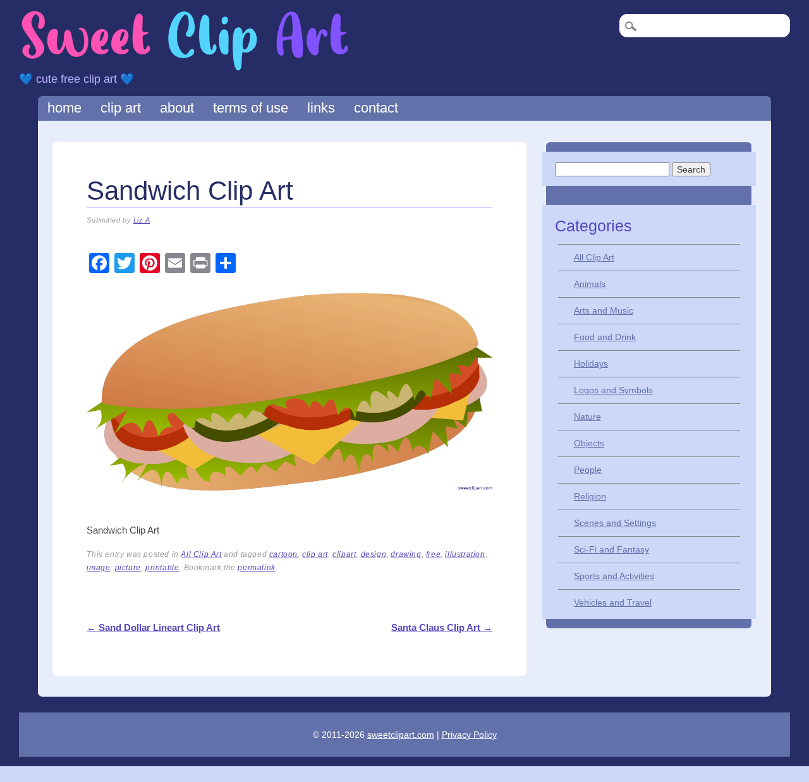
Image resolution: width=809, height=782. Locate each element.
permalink (256, 567)
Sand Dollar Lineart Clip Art (153, 627)
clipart (344, 554)
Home (64, 108)
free (433, 554)
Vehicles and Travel (613, 602)
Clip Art (120, 108)
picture (128, 567)
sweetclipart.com (400, 735)
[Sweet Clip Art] (185, 69)
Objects (589, 443)
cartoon (283, 554)
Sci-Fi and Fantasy (611, 549)
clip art (315, 554)
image (98, 567)
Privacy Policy (469, 735)
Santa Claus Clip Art (441, 627)
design (374, 554)
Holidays (591, 363)
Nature (587, 417)
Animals (589, 284)
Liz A (141, 220)
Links (321, 108)
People (588, 470)
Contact (376, 108)
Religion (590, 496)
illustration (465, 554)
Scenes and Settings (615, 523)
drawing (406, 554)
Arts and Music (603, 310)
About (177, 108)
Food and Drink (605, 337)
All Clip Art (201, 554)
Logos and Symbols (613, 390)
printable (162, 567)
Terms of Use (250, 108)
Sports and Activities (614, 576)
